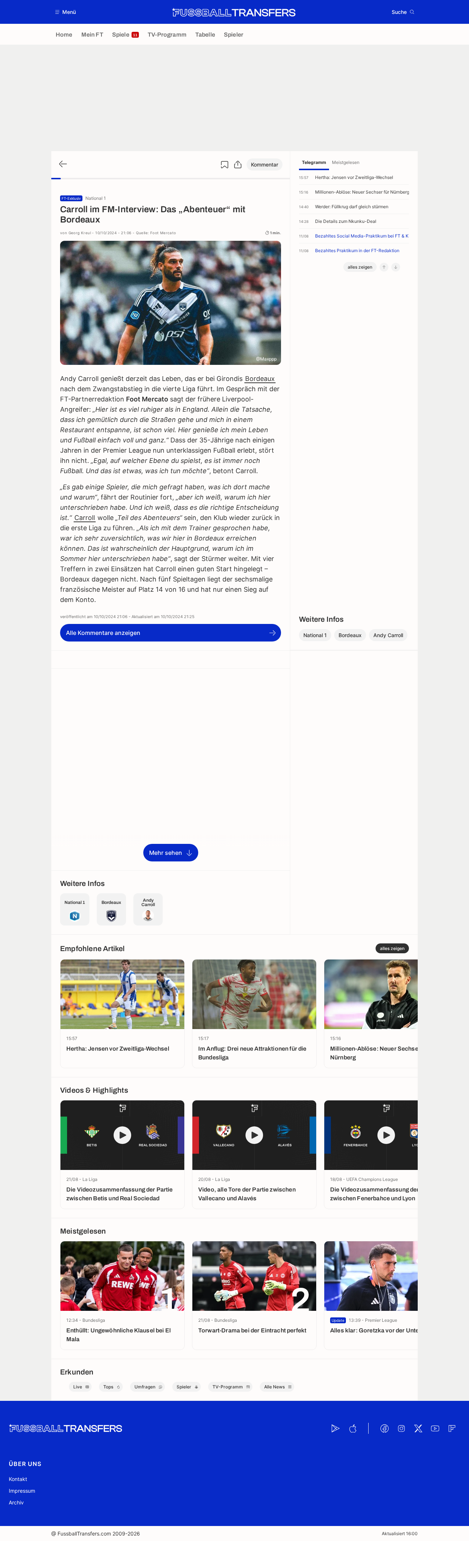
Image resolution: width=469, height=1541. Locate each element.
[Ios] (352, 1428)
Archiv (16, 1502)
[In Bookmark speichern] (224, 164)
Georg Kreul (80, 233)
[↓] (395, 267)
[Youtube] (434, 1428)
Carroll (84, 517)
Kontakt (18, 1479)
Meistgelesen (345, 162)
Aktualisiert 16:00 (400, 1533)
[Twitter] (418, 1428)
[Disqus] (170, 768)
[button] (65, 12)
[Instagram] (401, 1428)
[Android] (335, 1428)
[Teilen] (237, 164)
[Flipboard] (451, 1428)
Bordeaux (260, 378)
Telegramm (314, 162)
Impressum (22, 1491)
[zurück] (62, 164)
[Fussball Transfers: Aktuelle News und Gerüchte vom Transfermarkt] (234, 12)
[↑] (384, 267)
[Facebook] (384, 1428)
